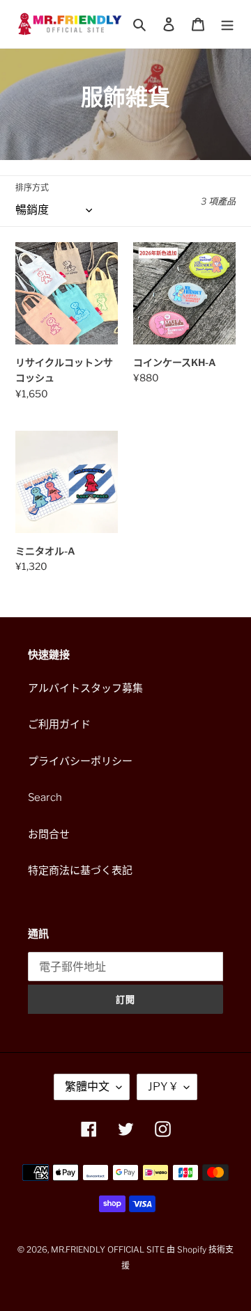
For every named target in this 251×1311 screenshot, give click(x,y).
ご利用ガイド (59, 724)
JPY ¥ (162, 1086)
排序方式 (32, 187)
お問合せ (49, 834)
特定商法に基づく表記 (80, 870)
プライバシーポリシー (80, 761)
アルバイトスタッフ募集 (85, 688)
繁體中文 (87, 1086)
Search (45, 797)
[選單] (227, 24)
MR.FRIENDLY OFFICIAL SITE (108, 1249)
